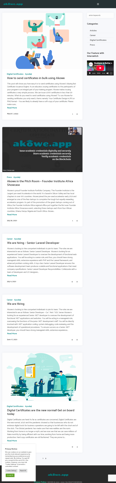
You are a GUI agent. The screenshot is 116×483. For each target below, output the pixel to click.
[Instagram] (109, 4)
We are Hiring (15, 303)
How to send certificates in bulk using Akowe (36, 78)
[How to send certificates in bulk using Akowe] (42, 40)
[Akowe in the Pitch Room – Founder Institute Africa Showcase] (42, 149)
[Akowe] (58, 475)
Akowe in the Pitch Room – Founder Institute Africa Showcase (40, 183)
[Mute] (107, 73)
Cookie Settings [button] (11, 470)
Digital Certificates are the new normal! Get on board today (40, 412)
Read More (12, 107)
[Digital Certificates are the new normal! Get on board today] (42, 377)
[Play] (90, 73)
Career (10, 239)
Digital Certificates (15, 74)
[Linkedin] (104, 4)
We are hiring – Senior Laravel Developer (33, 243)
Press (9, 177)
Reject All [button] (23, 470)
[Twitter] (112, 4)
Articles (93, 30)
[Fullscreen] (111, 73)
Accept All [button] (10, 475)
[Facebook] (107, 4)
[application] (100, 68)
